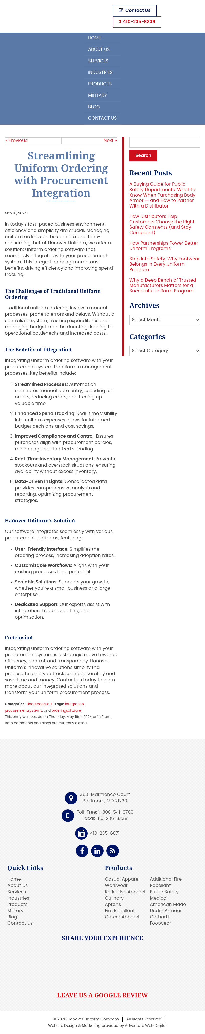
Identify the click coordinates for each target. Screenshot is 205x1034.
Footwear (160, 923)
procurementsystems (23, 710)
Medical (159, 898)
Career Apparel (122, 917)
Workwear (116, 885)
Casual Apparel (122, 879)
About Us (99, 49)
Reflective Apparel (125, 892)
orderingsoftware (66, 710)
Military (97, 95)
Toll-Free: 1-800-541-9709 (105, 812)
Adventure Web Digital (146, 1026)
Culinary (114, 898)
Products (100, 84)
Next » (110, 140)
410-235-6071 (105, 833)
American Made (168, 904)
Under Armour (166, 911)
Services (98, 61)
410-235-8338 (139, 22)
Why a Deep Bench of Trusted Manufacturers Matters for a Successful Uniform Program (163, 285)
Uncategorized (39, 704)
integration (74, 704)
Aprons (113, 904)
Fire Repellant (120, 911)
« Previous (17, 140)
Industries (100, 72)
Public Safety (164, 892)
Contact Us (137, 10)
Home (94, 38)
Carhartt (160, 917)
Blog (94, 107)
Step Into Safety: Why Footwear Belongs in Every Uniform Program (165, 264)
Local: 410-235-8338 (105, 818)
